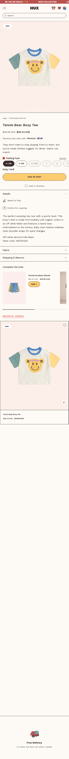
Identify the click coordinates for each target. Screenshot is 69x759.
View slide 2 (50, 309)
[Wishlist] (59, 8)
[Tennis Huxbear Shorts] (14, 288)
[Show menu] (4, 8)
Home (5, 118)
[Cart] (64, 8)
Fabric (6, 250)
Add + (34, 284)
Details (6, 193)
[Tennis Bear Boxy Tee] (34, 365)
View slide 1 (18, 309)
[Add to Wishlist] (65, 325)
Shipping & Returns (13, 257)
